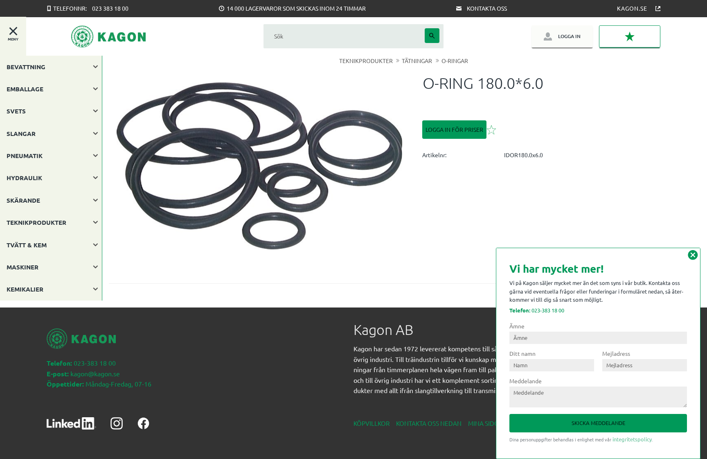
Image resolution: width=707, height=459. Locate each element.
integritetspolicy (632, 439)
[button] (630, 36)
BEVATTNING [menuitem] (26, 67)
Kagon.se (632, 8)
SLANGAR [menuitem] (21, 133)
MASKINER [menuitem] (22, 267)
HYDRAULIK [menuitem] (24, 178)
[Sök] (432, 35)
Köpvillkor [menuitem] (372, 423)
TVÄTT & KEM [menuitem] (27, 245)
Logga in (569, 36)
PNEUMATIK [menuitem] (25, 155)
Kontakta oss (487, 8)
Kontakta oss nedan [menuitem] (429, 423)
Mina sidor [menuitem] (485, 423)
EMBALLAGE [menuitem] (25, 89)
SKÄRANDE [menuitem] (23, 200)
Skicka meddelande (598, 422)
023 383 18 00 (110, 8)
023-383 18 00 (536, 310)
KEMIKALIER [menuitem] (25, 289)
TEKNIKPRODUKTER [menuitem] (36, 222)
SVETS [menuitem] (16, 111)
